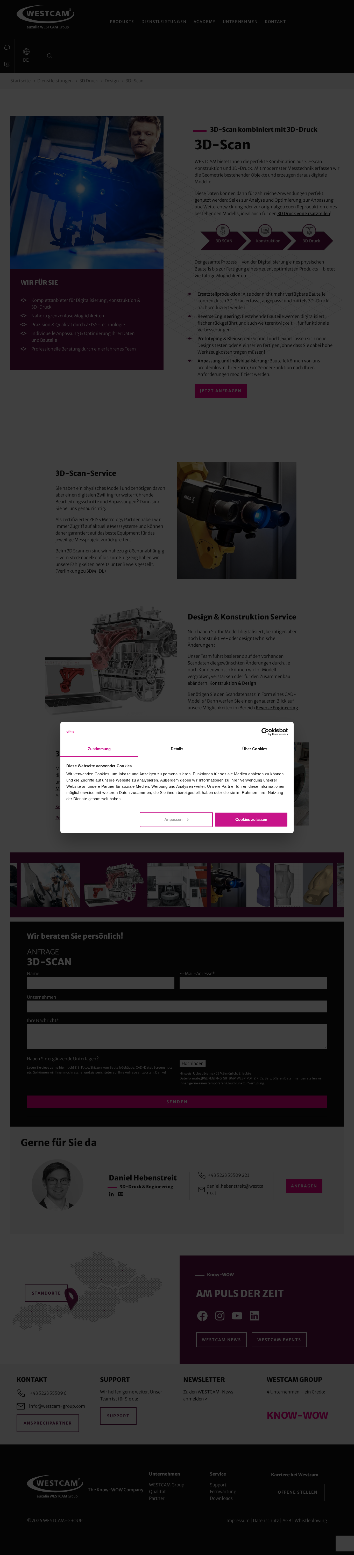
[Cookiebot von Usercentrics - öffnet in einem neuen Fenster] (265, 732)
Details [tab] (177, 749)
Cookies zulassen (251, 819)
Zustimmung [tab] (99, 749)
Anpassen (173, 819)
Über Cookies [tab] (254, 749)
